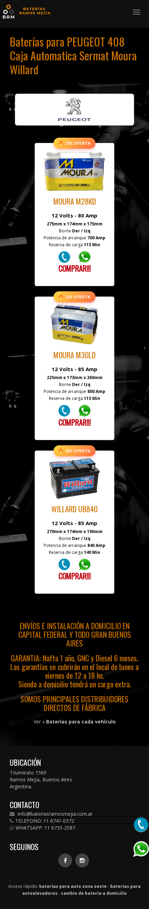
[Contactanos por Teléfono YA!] (64, 256)
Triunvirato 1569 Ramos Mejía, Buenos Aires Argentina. (41, 779)
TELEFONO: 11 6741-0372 (44, 820)
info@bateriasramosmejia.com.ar (54, 814)
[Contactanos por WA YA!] (84, 256)
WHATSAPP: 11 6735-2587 (45, 827)
